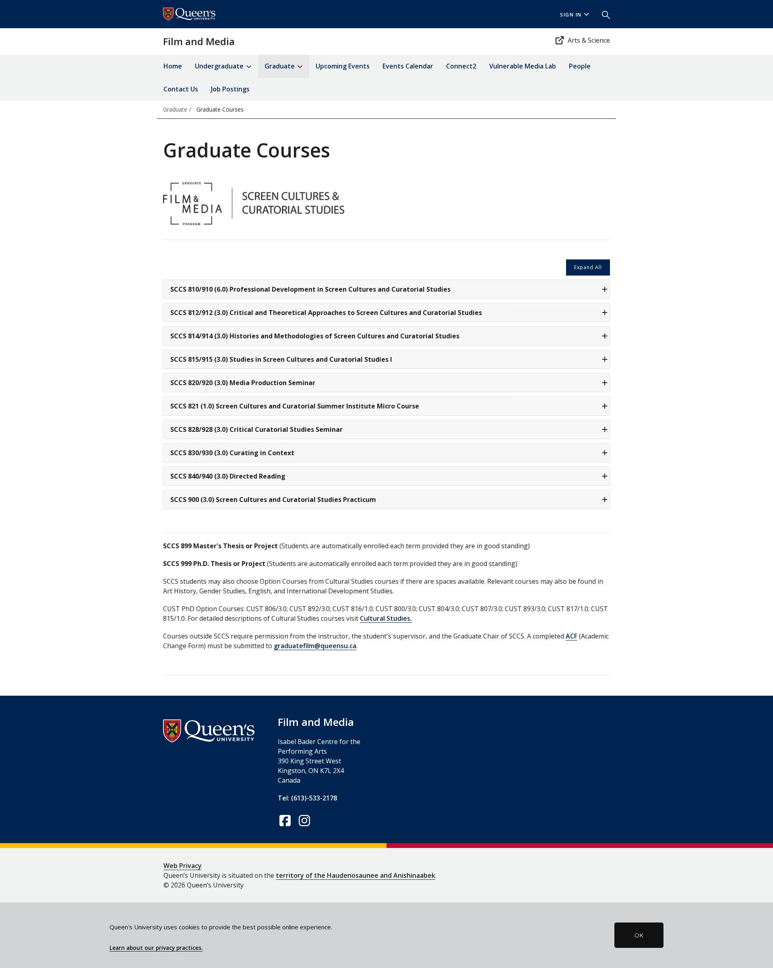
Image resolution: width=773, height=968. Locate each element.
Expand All (588, 267)
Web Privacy (182, 865)
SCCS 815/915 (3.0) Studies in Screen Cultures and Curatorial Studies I (281, 359)
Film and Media (199, 41)
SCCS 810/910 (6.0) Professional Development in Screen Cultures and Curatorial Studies (310, 289)
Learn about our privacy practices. (156, 947)
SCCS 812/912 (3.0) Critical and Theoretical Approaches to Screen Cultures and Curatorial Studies (326, 312)
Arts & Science (589, 40)
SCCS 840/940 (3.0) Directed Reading (227, 476)
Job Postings (230, 89)
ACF (571, 636)
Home (172, 66)
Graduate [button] (280, 66)
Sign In (571, 14)
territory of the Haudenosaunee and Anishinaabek (355, 875)
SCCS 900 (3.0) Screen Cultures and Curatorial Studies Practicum (273, 499)
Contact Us (180, 89)
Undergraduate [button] (220, 66)
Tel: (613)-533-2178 (307, 798)
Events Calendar (407, 66)
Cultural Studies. (386, 618)
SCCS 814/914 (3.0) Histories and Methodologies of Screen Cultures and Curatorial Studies (314, 336)
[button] (602, 14)
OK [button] (639, 935)
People (580, 66)
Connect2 (461, 66)
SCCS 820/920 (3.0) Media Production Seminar (242, 382)
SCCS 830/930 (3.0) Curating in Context (232, 452)
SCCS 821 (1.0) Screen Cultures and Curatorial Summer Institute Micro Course (294, 406)
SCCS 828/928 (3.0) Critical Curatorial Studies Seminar (256, 429)
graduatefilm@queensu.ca (315, 645)
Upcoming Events (343, 66)
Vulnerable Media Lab (522, 66)
